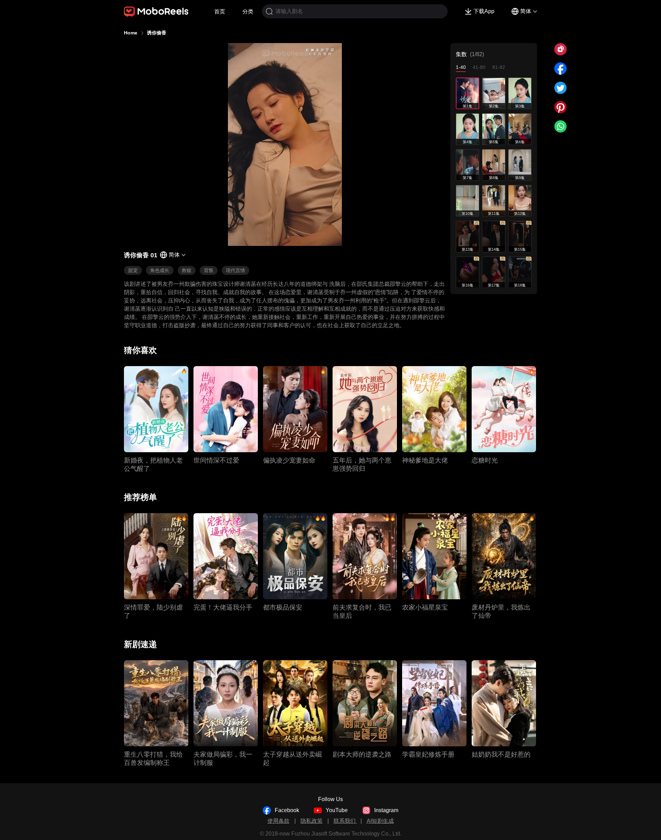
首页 (219, 11)
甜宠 (133, 270)
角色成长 (159, 270)
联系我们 (345, 821)
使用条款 (278, 821)
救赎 (186, 270)
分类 (247, 11)
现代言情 (235, 270)
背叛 (208, 270)
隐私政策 (312, 821)
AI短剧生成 (380, 821)
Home (130, 32)
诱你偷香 (156, 32)
